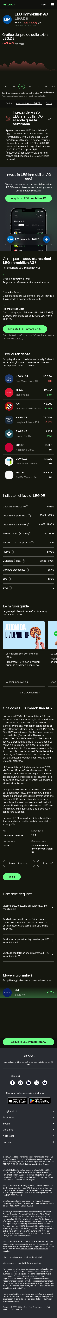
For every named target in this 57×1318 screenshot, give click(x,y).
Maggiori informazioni (17, 682)
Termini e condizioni (27, 1249)
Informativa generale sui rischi (14, 1263)
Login (43, 4)
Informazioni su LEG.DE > (29, 103)
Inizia (12, 876)
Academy (18, 338)
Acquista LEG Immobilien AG (28, 198)
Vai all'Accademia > (30, 692)
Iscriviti (4, 93)
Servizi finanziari (19, 863)
